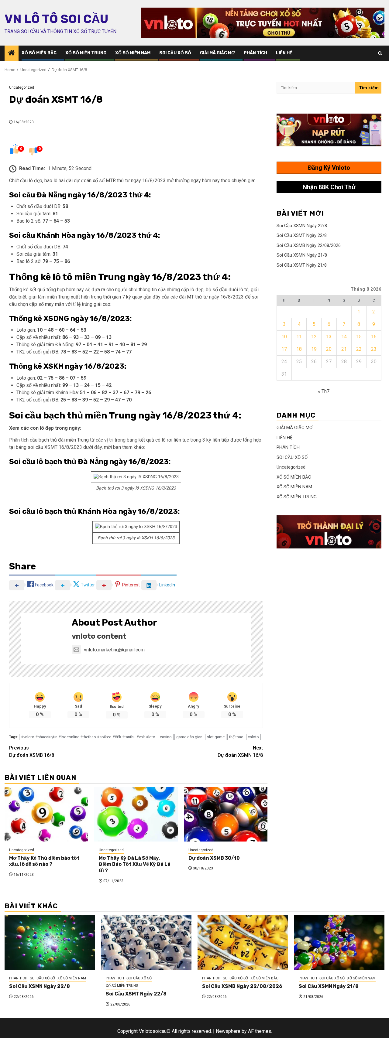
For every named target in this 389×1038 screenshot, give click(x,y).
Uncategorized (21, 87)
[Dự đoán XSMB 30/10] (225, 814)
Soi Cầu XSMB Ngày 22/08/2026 (309, 245)
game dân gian (189, 737)
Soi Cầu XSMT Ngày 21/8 (302, 265)
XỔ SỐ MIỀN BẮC (39, 53)
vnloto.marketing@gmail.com (114, 650)
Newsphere (228, 1031)
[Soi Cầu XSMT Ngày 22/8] (146, 942)
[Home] (11, 53)
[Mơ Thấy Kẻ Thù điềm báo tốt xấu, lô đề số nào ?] (46, 814)
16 (374, 337)
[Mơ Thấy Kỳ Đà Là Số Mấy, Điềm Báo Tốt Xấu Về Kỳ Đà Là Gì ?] (136, 814)
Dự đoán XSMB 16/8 (31, 751)
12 (314, 337)
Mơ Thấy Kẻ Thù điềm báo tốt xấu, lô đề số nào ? (44, 861)
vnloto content (99, 636)
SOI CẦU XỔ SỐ (175, 53)
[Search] (380, 53)
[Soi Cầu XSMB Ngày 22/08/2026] (243, 942)
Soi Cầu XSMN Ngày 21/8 (302, 255)
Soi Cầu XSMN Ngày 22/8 (302, 225)
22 (359, 349)
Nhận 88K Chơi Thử (329, 187)
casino (166, 737)
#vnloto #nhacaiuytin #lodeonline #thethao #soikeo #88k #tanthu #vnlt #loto (88, 737)
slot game (216, 737)
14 (344, 337)
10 (284, 337)
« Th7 (323, 391)
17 (284, 349)
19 (314, 349)
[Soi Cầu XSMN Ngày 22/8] (50, 942)
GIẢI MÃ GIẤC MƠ (217, 53)
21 (344, 349)
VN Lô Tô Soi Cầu (56, 19)
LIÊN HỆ (284, 53)
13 (329, 337)
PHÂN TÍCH (255, 53)
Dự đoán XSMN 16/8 (240, 751)
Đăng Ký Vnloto (329, 167)
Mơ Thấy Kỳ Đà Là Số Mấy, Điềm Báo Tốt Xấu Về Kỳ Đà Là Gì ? (134, 864)
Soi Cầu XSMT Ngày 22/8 (302, 235)
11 (299, 337)
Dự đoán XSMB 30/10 (214, 858)
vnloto (253, 737)
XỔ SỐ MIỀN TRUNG (85, 53)
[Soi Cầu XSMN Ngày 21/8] (339, 942)
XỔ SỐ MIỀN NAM (132, 53)
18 (299, 349)
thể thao (236, 737)
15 (359, 337)
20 (329, 349)
